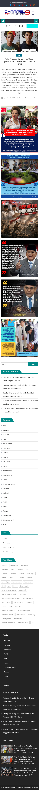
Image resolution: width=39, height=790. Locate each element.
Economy (6, 435)
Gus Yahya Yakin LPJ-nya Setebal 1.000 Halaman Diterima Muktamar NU (20, 402)
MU (3, 602)
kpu (9, 586)
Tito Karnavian (23, 623)
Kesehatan (28, 582)
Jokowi (11, 578)
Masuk (5, 538)
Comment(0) (31, 98)
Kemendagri (16, 582)
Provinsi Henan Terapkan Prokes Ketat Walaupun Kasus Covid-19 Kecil (25, 748)
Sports (5, 506)
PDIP (8, 602)
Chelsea (20, 570)
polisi (4, 606)
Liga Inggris (24, 586)
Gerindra (13, 574)
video (5, 524)
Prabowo (18, 606)
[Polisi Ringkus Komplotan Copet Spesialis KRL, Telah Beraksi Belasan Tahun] (19, 41)
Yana (20, 98)
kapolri (29, 578)
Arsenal (4, 566)
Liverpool (22, 590)
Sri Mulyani (18, 619)
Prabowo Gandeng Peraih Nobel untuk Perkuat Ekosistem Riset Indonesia (19, 387)
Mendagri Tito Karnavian (11, 598)
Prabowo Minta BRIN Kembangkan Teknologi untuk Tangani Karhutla (18, 379)
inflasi (4, 578)
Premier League (24, 610)
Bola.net (5, 570)
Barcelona (14, 566)
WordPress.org (8, 552)
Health (5, 457)
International (7, 475)
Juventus (20, 578)
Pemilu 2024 (18, 602)
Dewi (32, 764)
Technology (7, 515)
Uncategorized (8, 520)
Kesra (5, 480)
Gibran (21, 574)
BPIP (12, 570)
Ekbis (4, 439)
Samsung (31, 615)
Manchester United (9, 594)
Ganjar (4, 574)
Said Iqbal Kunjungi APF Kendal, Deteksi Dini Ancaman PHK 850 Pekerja (18, 394)
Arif (32, 753)
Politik (5, 502)
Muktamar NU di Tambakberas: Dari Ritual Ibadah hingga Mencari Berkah (20, 410)
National (6, 493)
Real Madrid (21, 615)
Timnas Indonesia (8, 623)
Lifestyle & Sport (9, 484)
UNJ (33, 623)
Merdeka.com (28, 598)
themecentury (33, 787)
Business (6, 430)
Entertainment (8, 448)
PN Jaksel (29, 602)
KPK (3, 586)
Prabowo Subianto (8, 610)
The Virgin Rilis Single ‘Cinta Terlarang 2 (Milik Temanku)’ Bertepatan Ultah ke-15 (25, 759)
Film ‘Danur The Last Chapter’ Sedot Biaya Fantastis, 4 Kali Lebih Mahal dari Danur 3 (25, 770)
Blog (4, 426)
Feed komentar (8, 547)
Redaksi (6, 685)
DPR (27, 570)
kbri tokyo (5, 582)
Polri (10, 606)
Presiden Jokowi (7, 615)
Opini (5, 498)
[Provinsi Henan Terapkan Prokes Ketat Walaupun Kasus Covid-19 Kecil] (7, 749)
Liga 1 (15, 586)
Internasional (7, 471)
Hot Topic (6, 462)
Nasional (6, 489)
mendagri (22, 594)
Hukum (19, 55)
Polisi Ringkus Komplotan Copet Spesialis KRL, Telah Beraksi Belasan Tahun (19, 61)
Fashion (5, 453)
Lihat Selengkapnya (9, 590)
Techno (6, 511)
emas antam (7, 444)
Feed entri (6, 543)
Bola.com (24, 566)
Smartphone (6, 619)
